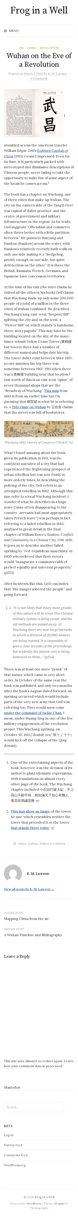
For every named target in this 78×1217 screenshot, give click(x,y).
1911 (21, 48)
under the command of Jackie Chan (33, 713)
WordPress (34, 1203)
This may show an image (30, 811)
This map (51, 391)
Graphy (59, 1203)
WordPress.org (14, 1165)
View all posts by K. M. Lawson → (29, 889)
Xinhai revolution (52, 843)
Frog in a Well (39, 11)
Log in (8, 1135)
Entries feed (13, 1145)
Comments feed (15, 1155)
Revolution (49, 48)
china (22, 843)
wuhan (33, 843)
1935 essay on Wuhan (29, 407)
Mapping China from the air (26, 919)
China (31, 48)
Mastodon (12, 1087)
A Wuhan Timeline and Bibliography (33, 935)
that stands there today (30, 828)
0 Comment (39, 78)
